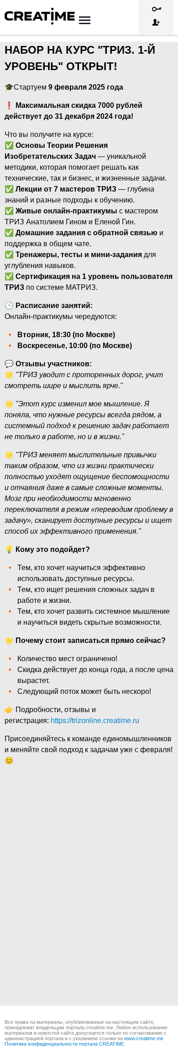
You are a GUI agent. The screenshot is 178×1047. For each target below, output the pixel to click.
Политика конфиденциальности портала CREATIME (64, 1044)
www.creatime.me (143, 1038)
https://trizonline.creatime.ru (95, 720)
